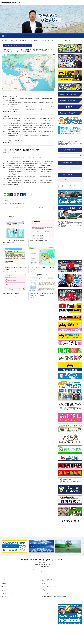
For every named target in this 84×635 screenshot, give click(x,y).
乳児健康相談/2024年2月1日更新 (38, 240)
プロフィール (5, 586)
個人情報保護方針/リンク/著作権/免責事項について (55, 596)
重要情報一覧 (5, 583)
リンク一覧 (45, 593)
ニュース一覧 (14, 45)
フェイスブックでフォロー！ (49, 586)
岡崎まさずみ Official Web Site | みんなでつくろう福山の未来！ (42, 560)
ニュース (4, 596)
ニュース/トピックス (7, 593)
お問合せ (44, 590)
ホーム (3, 580)
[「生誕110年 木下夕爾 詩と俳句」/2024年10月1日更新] (15, 256)
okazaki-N (10, 200)
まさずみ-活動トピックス (48, 580)
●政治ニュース (27, 45)
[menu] (81, 2)
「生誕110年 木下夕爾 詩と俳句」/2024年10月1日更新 (15, 268)
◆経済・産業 (20, 45)
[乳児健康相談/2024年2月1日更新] (41, 229)
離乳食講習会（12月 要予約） (11, 293)
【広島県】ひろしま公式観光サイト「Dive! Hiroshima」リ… (42, 268)
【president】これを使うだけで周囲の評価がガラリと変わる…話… (14, 241)
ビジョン (4, 590)
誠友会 (43, 583)
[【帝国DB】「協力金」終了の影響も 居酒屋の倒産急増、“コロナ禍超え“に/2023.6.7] (41, 282)
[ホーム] (2, 40)
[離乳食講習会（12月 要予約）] (15, 282)
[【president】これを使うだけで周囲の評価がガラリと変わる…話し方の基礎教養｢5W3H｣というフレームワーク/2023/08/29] (15, 229)
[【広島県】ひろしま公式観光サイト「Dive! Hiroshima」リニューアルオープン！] (41, 256)
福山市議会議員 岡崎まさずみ (10, 2)
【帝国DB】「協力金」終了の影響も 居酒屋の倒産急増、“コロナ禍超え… (41, 294)
